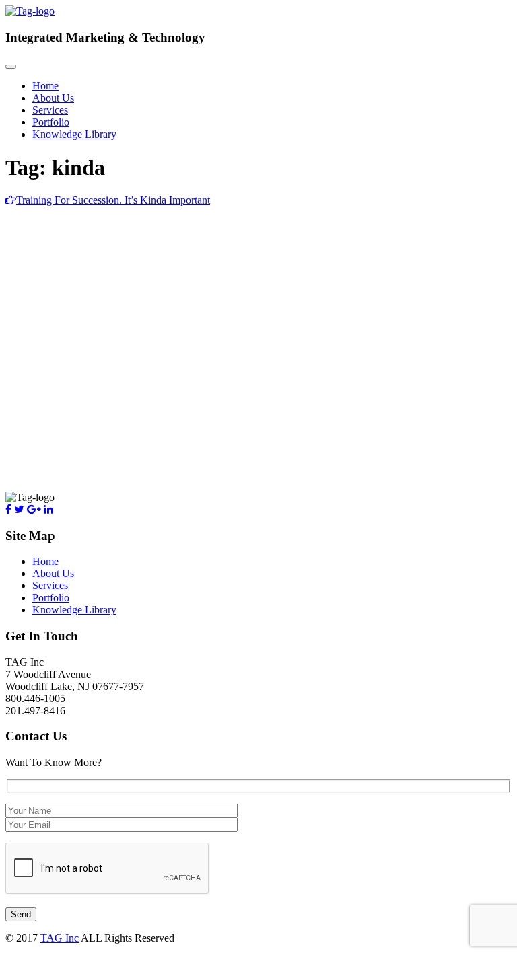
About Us (53, 98)
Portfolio (50, 122)
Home (45, 85)
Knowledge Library (74, 134)
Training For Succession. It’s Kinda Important (113, 200)
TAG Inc (59, 938)
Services (50, 110)
